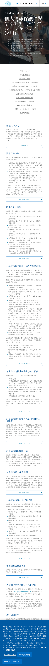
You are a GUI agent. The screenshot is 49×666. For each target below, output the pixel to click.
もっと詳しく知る (10, 655)
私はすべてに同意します (12, 661)
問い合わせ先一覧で (22, 592)
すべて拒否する (24, 655)
